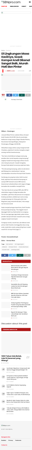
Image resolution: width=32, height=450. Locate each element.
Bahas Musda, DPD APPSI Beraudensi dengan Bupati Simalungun (19, 267)
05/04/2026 (15, 290)
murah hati (5, 249)
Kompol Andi (13, 247)
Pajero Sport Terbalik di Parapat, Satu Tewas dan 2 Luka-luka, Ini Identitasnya (18, 393)
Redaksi (3, 440)
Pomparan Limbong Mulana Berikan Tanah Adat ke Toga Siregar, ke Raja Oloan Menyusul (17, 377)
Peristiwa (8, 50)
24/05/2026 (15, 281)
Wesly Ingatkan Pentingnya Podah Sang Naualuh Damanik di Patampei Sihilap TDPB (20, 304)
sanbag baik (15, 249)
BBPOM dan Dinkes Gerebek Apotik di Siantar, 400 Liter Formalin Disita (20, 295)
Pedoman (18, 440)
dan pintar (9, 244)
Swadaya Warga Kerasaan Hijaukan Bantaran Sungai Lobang (19, 277)
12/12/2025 (14, 299)
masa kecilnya (23, 247)
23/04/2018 (21, 71)
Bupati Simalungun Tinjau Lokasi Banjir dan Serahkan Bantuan (19, 314)
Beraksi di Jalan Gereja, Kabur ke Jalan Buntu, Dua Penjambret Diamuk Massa (18, 401)
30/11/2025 (14, 308)
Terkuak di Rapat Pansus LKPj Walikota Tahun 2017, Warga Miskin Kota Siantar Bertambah (18, 409)
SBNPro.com (11, 71)
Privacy (10, 440)
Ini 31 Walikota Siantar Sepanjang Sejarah (16, 386)
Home (3, 50)
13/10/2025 (14, 318)
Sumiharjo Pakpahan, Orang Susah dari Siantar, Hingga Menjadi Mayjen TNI (18, 369)
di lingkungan (19, 244)
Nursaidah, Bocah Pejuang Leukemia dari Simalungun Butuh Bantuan (19, 286)
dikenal (4, 247)
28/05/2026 (15, 271)
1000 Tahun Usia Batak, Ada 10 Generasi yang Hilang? (11, 358)
